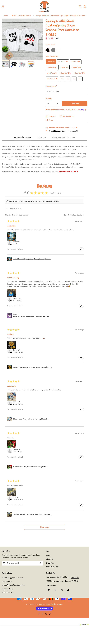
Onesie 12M (64, 67)
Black (48, 50)
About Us (49, 559)
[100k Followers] (61, 590)
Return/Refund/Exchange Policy (13, 585)
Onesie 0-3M (63, 61)
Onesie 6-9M (51, 67)
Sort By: (67, 215)
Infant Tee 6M (52, 73)
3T (68, 79)
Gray (53, 50)
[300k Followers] (55, 590)
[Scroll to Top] (84, 614)
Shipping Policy (7, 589)
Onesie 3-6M (75, 61)
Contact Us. (75, 577)
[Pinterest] (48, 590)
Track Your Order (52, 566)
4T (74, 79)
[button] (84, 6)
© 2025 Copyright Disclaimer (12, 577)
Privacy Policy (7, 581)
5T (80, 79)
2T (62, 79)
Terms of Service (7, 592)
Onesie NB (51, 61)
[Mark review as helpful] (81, 249)
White (58, 50)
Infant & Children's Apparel (21, 15)
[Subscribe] (40, 563)
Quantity (49, 98)
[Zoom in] (38, 23)
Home (6, 15)
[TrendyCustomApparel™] (44, 6)
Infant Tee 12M (65, 73)
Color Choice (51, 86)
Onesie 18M (76, 67)
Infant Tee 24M (52, 79)
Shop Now (50, 563)
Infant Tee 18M (79, 73)
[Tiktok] (68, 590)
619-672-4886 (51, 585)
